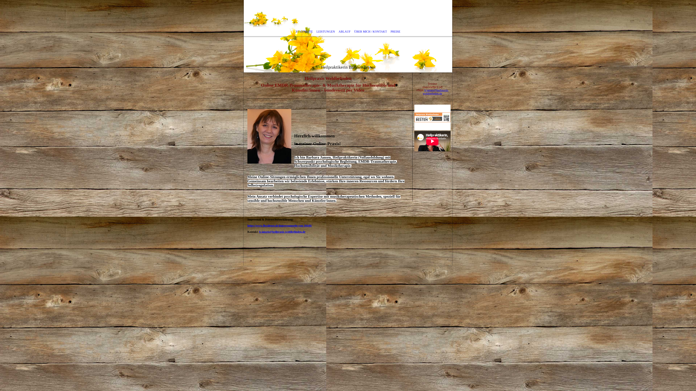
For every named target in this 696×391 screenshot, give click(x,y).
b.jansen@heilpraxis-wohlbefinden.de (282, 231)
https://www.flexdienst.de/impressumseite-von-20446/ (279, 225)
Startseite (304, 31)
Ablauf (345, 31)
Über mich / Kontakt (370, 31)
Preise (395, 31)
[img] (348, 36)
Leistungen (325, 31)
